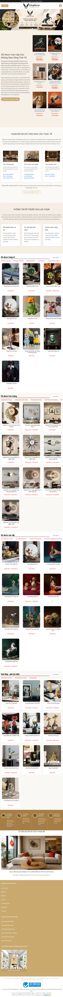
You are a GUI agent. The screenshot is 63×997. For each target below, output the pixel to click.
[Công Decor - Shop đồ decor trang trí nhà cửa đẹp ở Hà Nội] (31, 5)
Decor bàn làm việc (8, 178)
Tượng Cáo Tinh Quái (11, 351)
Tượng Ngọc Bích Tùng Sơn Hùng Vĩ (55, 54)
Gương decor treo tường (21, 400)
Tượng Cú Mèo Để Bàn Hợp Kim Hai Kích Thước (55, 82)
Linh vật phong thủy (21, 538)
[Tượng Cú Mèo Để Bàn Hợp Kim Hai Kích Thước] (55, 71)
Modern (3, 892)
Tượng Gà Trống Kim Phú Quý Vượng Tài (55, 110)
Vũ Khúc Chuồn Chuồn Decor (11, 768)
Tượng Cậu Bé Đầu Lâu (53, 351)
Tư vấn (22, 978)
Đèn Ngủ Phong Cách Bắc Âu (39, 82)
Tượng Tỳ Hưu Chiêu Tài (11, 564)
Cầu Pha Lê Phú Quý (53, 735)
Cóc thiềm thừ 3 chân (7, 538)
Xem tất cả (56, 257)
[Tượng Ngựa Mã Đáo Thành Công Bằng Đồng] (39, 43)
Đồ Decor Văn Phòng (30, 978)
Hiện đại (47, 174)
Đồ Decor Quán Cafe (42, 978)
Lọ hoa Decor (41, 260)
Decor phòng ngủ (7, 176)
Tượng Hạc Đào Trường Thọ (11, 629)
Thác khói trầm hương (35, 538)
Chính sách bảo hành (7, 921)
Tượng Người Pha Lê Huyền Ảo (11, 800)
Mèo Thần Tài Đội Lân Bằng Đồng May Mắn (39, 110)
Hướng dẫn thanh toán (8, 929)
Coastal (3, 911)
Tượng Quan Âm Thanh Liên (11, 596)
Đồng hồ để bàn (31, 260)
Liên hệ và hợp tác (6, 940)
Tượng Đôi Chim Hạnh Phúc (32, 629)
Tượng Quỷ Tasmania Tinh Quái (53, 318)
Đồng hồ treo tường (6, 400)
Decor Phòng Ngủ (53, 978)
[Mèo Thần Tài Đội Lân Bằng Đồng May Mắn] (39, 100)
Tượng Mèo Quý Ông (11, 383)
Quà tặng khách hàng (20, 678)
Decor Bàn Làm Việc (25, 979)
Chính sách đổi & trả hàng (9, 933)
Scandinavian (5, 903)
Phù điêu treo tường (36, 400)
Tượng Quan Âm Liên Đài (53, 564)
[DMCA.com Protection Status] (47, 995)
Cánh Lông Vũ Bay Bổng (53, 703)
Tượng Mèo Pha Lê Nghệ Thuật (11, 735)
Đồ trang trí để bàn (29, 178)
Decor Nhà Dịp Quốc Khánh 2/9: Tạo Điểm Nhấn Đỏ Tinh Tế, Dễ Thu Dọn (31, 872)
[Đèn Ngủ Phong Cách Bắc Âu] (39, 71)
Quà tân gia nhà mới (6, 678)
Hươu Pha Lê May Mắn (11, 703)
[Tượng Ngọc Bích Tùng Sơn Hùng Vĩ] (55, 43)
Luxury (3, 899)
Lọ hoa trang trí (28, 176)
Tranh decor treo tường (51, 400)
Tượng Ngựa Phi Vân (11, 318)
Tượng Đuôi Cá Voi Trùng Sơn (11, 286)
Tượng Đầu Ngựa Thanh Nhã (32, 703)
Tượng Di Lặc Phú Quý (53, 596)
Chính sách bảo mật (7, 925)
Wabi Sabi (52, 176)
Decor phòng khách (8, 174)
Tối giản (52, 174)
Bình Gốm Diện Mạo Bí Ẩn (32, 768)
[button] (4, 5)
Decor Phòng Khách (37, 979)
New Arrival (4, 888)
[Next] (59, 20)
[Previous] (3, 20)
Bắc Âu (47, 176)
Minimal (3, 896)
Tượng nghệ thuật (29, 174)
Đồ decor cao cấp (6, 260)
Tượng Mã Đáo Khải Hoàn (11, 661)
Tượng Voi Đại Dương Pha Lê (32, 735)
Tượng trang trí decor (54, 260)
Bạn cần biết (15, 978)
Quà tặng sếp (32, 678)
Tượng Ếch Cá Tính (32, 318)
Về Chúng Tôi (7, 978)
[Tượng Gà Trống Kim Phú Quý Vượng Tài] (55, 100)
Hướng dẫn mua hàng (7, 937)
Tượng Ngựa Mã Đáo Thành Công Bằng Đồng (39, 54)
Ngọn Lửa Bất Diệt (53, 768)
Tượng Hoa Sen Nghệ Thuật (53, 286)
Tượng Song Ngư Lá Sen (32, 286)
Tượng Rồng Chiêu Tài (32, 596)
